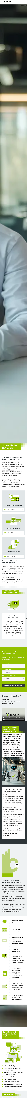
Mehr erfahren (11, 510)
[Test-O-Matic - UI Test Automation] (7, 2)
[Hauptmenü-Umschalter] (24, 2)
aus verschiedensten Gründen (15, 464)
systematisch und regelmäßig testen (12, 469)
